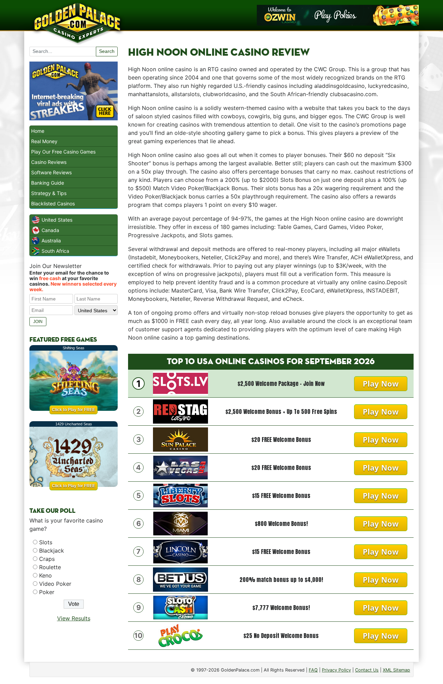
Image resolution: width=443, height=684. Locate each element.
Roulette (50, 567)
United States (57, 220)
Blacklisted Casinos (53, 203)
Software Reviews (51, 172)
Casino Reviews (48, 162)
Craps (47, 558)
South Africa (55, 251)
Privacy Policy (336, 670)
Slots (45, 542)
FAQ (313, 670)
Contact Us (367, 670)
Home (37, 131)
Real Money (44, 141)
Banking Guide (47, 183)
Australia (51, 240)
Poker (46, 592)
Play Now (381, 383)
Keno (45, 575)
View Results (73, 618)
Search (107, 51)
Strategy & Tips (48, 193)
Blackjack (51, 550)
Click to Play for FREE (73, 409)
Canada (50, 230)
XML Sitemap (396, 670)
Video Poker (55, 583)
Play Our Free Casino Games (63, 152)
